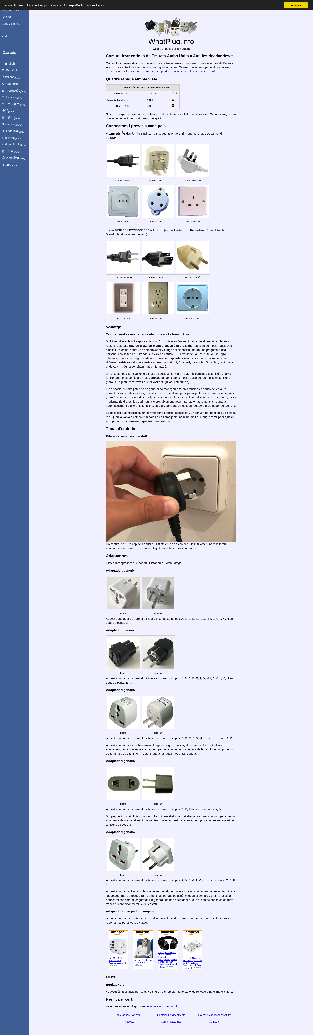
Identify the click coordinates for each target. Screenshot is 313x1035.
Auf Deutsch (10, 84)
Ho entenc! (296, 5)
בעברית (10, 165)
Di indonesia (13, 131)
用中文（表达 (14, 104)
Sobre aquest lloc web (128, 1015)
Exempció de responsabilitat (214, 1015)
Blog (5, 35)
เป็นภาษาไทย (13, 158)
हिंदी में (8, 111)
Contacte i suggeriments (171, 1015)
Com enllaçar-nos (171, 1021)
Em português (14, 91)
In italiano (11, 77)
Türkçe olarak (14, 144)
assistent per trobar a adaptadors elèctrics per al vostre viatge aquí (172, 71)
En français (12, 97)
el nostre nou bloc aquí (162, 1006)
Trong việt (11, 138)
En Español (9, 70)
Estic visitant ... (11, 23)
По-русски (12, 124)
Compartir (214, 1021)
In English (8, 63)
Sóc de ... (8, 17)
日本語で (11, 118)
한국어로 (11, 151)
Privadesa (128, 1021)
